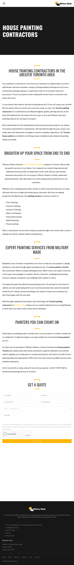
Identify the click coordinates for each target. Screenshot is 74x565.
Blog (30, 557)
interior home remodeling (33, 164)
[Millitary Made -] (63, 3)
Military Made (20, 305)
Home (4, 557)
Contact (37, 557)
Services (17, 557)
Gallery (24, 557)
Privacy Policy (10, 536)
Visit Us (8, 533)
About (10, 557)
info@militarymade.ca (12, 527)
